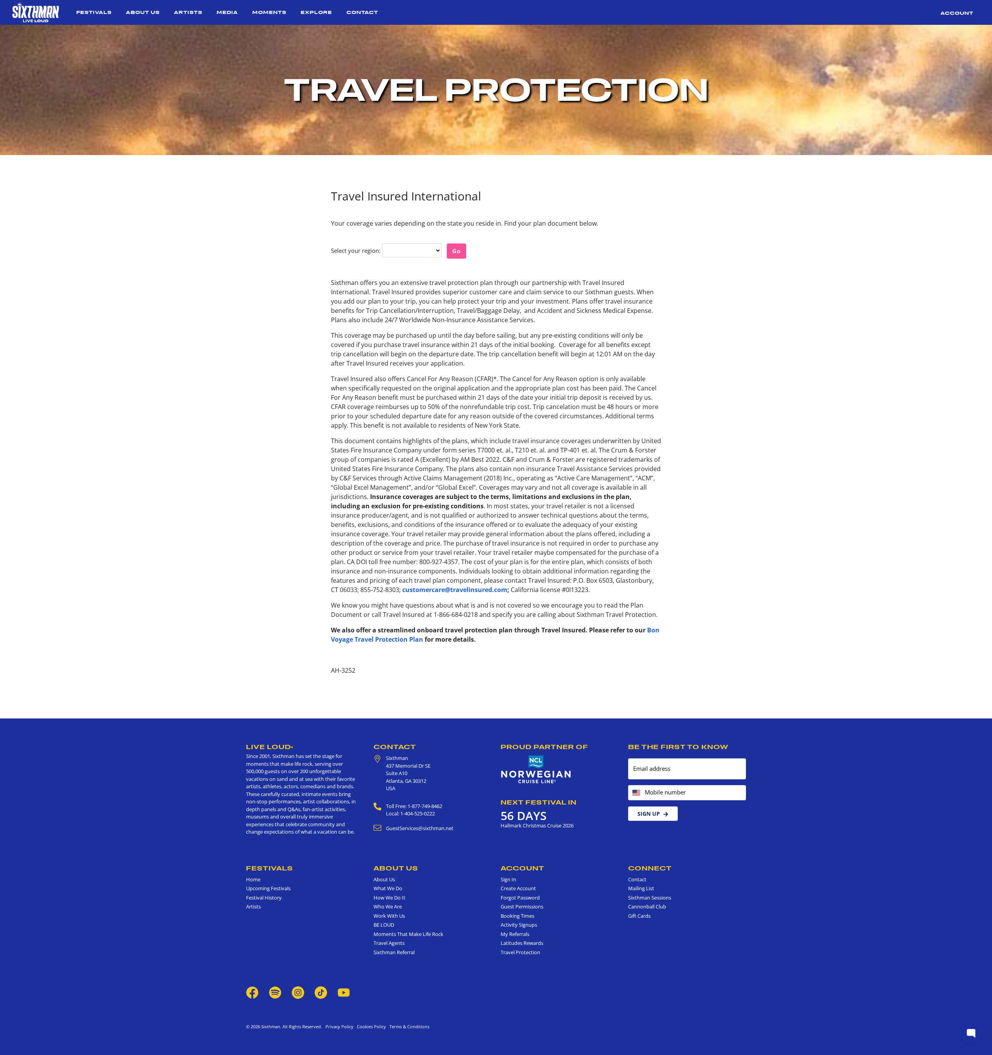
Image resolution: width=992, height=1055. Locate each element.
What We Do (388, 888)
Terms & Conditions (408, 1026)
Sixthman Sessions (649, 897)
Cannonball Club (647, 906)
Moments (269, 12)
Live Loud (269, 747)
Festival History (264, 897)
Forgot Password (520, 897)
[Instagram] (298, 992)
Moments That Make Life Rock (408, 934)
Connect (650, 868)
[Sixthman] (35, 12)
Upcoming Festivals (268, 888)
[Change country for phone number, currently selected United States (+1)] (636, 793)
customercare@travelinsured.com (454, 589)
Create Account (518, 888)
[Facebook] (252, 992)
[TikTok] (321, 992)
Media (227, 12)
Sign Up (648, 814)
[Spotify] (275, 992)
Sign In (508, 879)
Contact (362, 12)
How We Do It (389, 897)
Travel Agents (389, 942)
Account (956, 13)
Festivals (94, 12)
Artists (188, 12)
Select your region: (356, 251)
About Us (143, 12)
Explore (316, 12)
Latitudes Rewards (522, 942)
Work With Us (389, 915)
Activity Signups (519, 924)
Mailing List (641, 888)
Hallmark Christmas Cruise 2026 (537, 825)
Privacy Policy (339, 1026)
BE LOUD (384, 924)
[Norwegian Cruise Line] (536, 770)
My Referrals (515, 934)
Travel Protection (520, 952)
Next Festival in (539, 802)
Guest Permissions (522, 906)
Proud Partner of (544, 747)
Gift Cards (639, 915)
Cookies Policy (370, 1026)
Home (253, 879)
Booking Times (517, 915)
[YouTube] (344, 992)
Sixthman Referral (394, 952)
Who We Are (388, 906)
